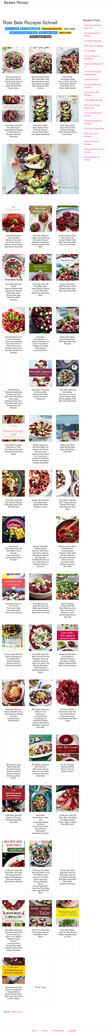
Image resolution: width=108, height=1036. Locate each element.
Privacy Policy (58, 1030)
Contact (44, 1030)
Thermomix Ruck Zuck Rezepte (93, 150)
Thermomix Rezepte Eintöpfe (92, 85)
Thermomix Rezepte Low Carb (92, 26)
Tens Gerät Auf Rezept (93, 46)
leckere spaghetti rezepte (40, 36)
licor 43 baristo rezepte (30, 28)
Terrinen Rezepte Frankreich (91, 57)
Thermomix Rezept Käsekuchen (92, 106)
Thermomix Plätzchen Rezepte (93, 122)
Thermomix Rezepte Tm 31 (94, 65)
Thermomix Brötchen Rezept (93, 114)
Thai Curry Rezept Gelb (94, 128)
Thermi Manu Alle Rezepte (91, 93)
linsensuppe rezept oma (52, 28)
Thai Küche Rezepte (92, 40)
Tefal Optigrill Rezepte (93, 100)
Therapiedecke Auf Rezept (92, 158)
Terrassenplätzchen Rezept (92, 34)
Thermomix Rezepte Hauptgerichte (92, 73)
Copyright (72, 1030)
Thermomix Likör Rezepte (91, 142)
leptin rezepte (69, 28)
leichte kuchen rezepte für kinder (23, 32)
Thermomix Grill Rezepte (90, 135)
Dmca (34, 1030)
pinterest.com (17, 1011)
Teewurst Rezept (91, 79)
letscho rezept (65, 32)
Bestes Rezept (16, 2)
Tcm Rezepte (89, 51)
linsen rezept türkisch (48, 32)
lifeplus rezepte (12, 28)
